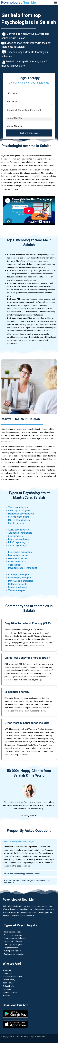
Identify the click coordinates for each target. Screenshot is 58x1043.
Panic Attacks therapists (20, 580)
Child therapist (15, 564)
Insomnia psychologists (19, 577)
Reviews (6, 995)
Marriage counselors (18, 555)
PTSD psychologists (18, 542)
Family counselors (17, 561)
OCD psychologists (17, 584)
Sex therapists (15, 536)
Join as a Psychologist (12, 976)
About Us (7, 970)
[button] (55, 2)
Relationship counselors (20, 552)
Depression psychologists (21, 513)
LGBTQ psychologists (19, 520)
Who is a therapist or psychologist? (20, 841)
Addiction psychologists (20, 532)
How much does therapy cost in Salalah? (22, 874)
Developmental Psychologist (22, 568)
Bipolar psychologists (18, 574)
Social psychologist (18, 545)
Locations (7, 989)
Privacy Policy (9, 980)
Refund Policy (8, 986)
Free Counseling (10, 992)
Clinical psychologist (18, 587)
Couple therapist (16, 523)
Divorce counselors (17, 558)
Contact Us (7, 973)
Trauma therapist (16, 590)
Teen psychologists (18, 507)
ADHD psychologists (18, 529)
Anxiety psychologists (19, 510)
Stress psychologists (18, 516)
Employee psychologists (20, 539)
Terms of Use (8, 983)
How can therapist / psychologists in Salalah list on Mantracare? (27, 881)
